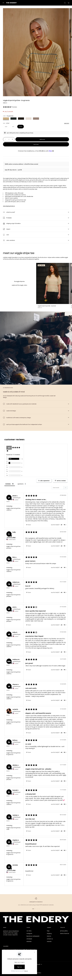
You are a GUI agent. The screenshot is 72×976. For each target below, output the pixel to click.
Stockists (29, 941)
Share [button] (29, 525)
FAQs (48, 931)
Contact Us (50, 939)
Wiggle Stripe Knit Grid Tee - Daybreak (47, 306)
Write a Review (61, 480)
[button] (62, 525)
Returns (49, 936)
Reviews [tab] (8, 484)
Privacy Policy (64, 931)
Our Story (29, 931)
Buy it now (36, 144)
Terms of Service (64, 933)
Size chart (66, 123)
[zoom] (64, 92)
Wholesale (29, 939)
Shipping (49, 933)
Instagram (29, 933)
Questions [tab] (21, 484)
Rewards (49, 941)
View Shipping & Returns (9, 206)
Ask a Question (45, 480)
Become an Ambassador (33, 936)
